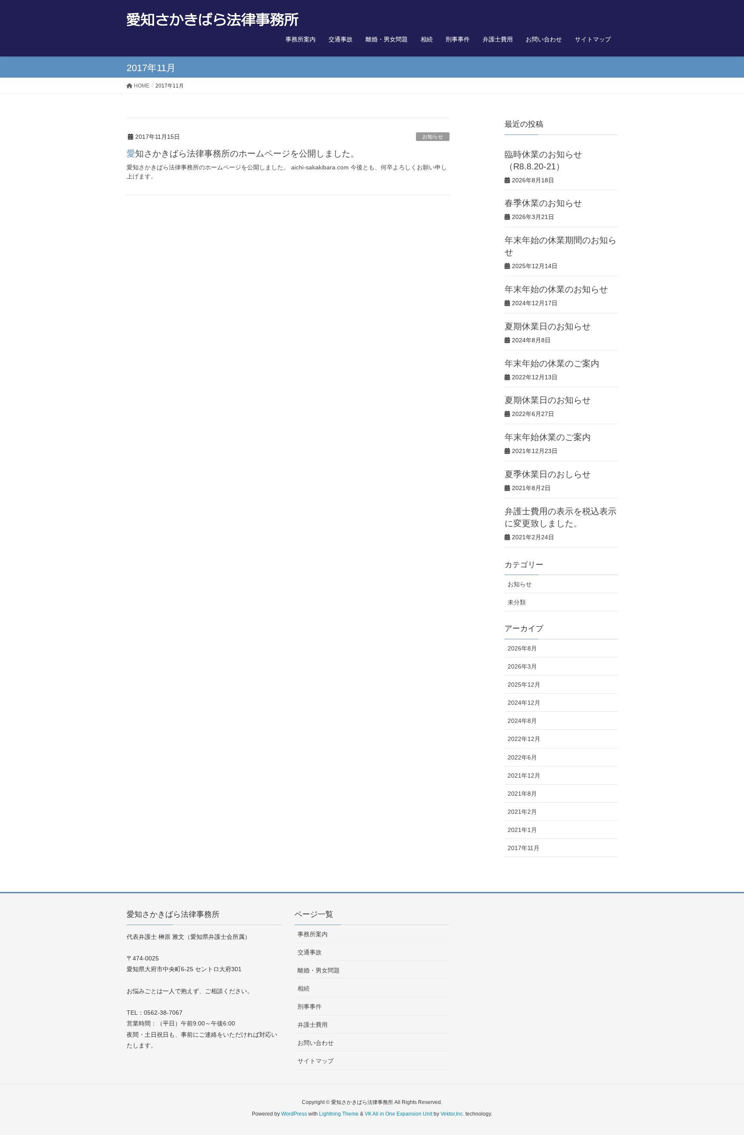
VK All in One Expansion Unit (398, 1114)
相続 (304, 988)
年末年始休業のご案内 (548, 437)
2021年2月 (522, 811)
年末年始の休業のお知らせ (556, 289)
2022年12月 (524, 738)
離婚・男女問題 (319, 970)
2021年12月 (524, 775)
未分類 (517, 602)
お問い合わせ (316, 1042)
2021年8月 (522, 793)
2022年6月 (522, 757)
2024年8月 (522, 720)
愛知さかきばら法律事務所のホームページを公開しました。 (243, 153)
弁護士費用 (313, 1024)
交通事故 (310, 952)
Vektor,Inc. (452, 1114)
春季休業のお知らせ (543, 203)
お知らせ (432, 137)
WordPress (294, 1114)
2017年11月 (523, 847)
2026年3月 (522, 666)
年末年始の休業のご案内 (552, 363)
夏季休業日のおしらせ (548, 474)
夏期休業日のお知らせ (548, 326)
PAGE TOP (719, 1093)
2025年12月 (524, 684)
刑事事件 (310, 1006)
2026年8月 (522, 648)
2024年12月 (524, 702)
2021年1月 (522, 829)
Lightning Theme (339, 1114)
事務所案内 (313, 934)
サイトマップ (316, 1060)
